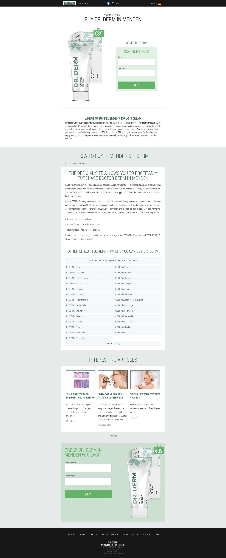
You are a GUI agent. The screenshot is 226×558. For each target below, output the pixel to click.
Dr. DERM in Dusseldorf (75, 272)
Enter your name (71, 462)
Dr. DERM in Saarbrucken (124, 316)
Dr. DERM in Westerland (75, 332)
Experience (93, 534)
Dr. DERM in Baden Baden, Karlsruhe (129, 299)
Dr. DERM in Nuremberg (124, 310)
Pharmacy (71, 534)
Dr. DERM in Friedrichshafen (77, 299)
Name (120, 57)
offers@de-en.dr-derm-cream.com (113, 545)
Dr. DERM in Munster (74, 310)
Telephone (121, 68)
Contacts (146, 534)
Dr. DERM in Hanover (74, 283)
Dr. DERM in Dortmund (123, 294)
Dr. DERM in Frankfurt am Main (78, 278)
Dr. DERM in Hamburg (74, 289)
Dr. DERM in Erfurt (73, 327)
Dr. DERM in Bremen (122, 289)
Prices (156, 534)
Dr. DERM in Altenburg (123, 327)
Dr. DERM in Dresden (123, 272)
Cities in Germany (113, 343)
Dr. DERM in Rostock (74, 321)
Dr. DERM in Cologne (123, 283)
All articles (113, 435)
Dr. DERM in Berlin (73, 267)
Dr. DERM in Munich (122, 267)
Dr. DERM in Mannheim (123, 321)
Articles (135, 534)
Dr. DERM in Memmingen (124, 305)
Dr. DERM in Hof (121, 332)
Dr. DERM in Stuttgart (123, 278)
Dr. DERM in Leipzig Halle (76, 305)
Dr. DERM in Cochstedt (75, 294)
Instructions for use (111, 534)
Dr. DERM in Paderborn (75, 316)
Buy (136, 85)
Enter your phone (71, 475)
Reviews (82, 534)
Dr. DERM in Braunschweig (76, 338)
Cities (125, 534)
